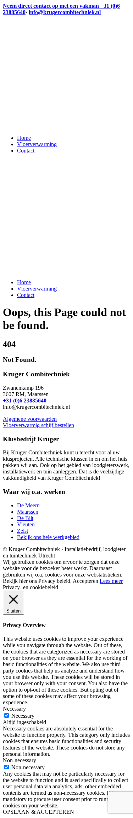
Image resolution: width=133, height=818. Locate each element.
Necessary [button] (14, 709)
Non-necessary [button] (19, 760)
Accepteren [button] (85, 581)
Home (24, 138)
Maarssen (27, 512)
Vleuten (26, 524)
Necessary (22, 716)
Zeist (22, 531)
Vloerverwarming (37, 144)
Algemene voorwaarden (30, 419)
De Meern (28, 505)
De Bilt (25, 518)
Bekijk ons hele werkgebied (48, 537)
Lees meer (111, 581)
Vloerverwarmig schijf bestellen (38, 425)
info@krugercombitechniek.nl (65, 12)
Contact (25, 151)
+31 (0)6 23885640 (24, 401)
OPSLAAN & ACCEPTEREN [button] (38, 812)
